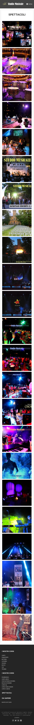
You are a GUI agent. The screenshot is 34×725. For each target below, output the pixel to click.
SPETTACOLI (7, 693)
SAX (3, 667)
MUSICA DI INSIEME (7, 683)
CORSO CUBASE (6, 689)
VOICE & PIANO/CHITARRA (8, 681)
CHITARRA (4, 661)
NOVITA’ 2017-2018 (6, 702)
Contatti (16, 717)
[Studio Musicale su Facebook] (13, 720)
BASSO (3, 665)
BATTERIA (4, 659)
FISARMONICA (5, 677)
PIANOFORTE (5, 657)
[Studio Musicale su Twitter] (16, 720)
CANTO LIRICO (5, 679)
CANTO (3, 655)
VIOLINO (4, 663)
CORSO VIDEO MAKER (7, 687)
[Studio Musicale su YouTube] (18, 720)
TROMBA (4, 669)
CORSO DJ (4, 685)
